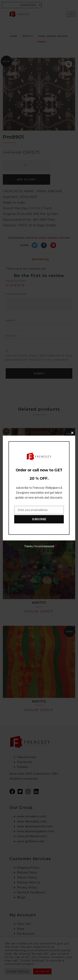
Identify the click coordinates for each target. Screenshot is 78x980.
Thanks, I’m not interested (39, 546)
